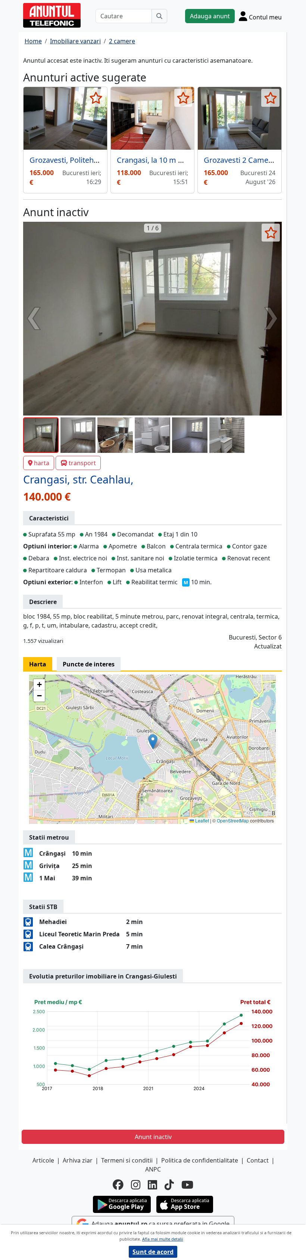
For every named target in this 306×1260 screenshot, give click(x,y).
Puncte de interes (89, 664)
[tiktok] (169, 1185)
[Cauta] (159, 16)
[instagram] (135, 1185)
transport (82, 463)
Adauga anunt (210, 16)
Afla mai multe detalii (162, 1239)
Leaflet (201, 820)
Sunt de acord (153, 1252)
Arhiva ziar (78, 1160)
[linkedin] (152, 1185)
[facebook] (118, 1185)
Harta (37, 664)
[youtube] (187, 1185)
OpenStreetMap (233, 820)
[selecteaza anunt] (96, 98)
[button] (152, 741)
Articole (43, 1160)
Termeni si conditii (127, 1160)
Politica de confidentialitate (199, 1160)
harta (41, 463)
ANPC (153, 1169)
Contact (258, 1160)
